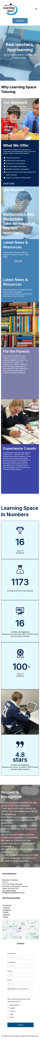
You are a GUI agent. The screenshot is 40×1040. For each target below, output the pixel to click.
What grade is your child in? (18, 989)
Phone (10, 971)
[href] (20, 929)
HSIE (11, 1014)
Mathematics (14, 1005)
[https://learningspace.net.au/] (10, 9)
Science (13, 1011)
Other (12, 1017)
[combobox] (20, 993)
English (12, 1008)
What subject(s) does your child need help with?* (18, 1000)
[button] (36, 9)
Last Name (11, 962)
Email (9, 980)
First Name (11, 953)
